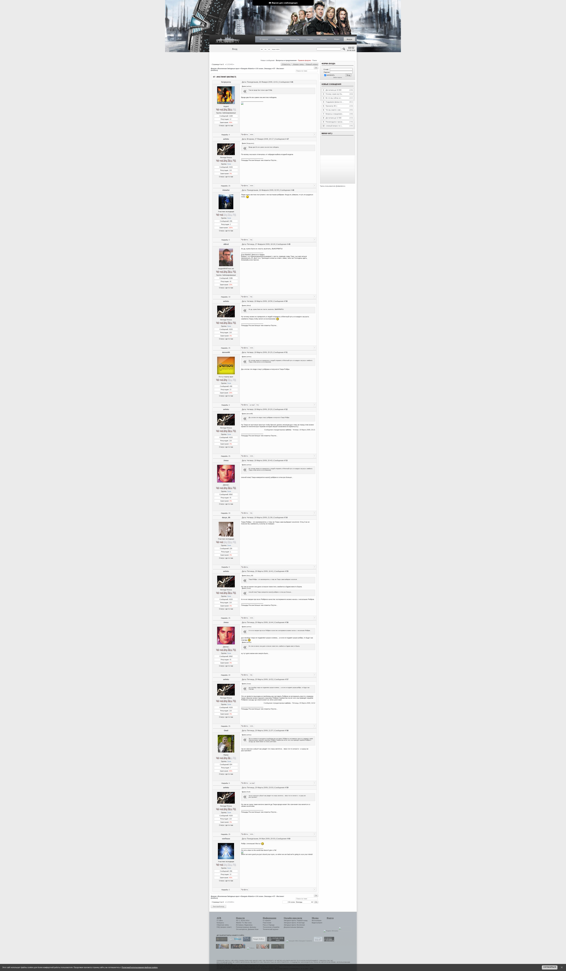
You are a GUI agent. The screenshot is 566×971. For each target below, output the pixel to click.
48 (293, 190)
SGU (247, 920)
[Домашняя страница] (251, 134)
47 (288, 139)
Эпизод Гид (294, 39)
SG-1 (238, 920)
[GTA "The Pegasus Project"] (277, 948)
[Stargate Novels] (275, 941)
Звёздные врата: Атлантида (294, 923)
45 (230, 498)
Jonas (226, 460)
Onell (226, 731)
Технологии (267, 927)
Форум (349, 39)
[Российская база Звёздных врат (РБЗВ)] (237, 948)
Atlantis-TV (240, 923)
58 (287, 731)
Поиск (314, 60)
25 (229, 186)
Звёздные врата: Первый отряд (295, 920)
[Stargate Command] (220, 941)
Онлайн (323, 39)
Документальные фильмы (293, 927)
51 (287, 352)
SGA (242, 920)
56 (287, 622)
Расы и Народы (268, 925)
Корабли (276, 927)
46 (292, 82)
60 (289, 839)
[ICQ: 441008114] (257, 405)
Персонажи (267, 923)
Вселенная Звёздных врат (228, 68)
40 (230, 281)
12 (230, 119)
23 (230, 389)
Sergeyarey (226, 82)
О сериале (264, 39)
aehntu (226, 139)
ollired (226, 244)
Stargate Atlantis (247, 68)
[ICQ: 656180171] (251, 513)
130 (230, 170)
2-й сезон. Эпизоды (264, 68)
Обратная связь (223, 925)
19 (229, 297)
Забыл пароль (337, 77)
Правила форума (304, 60)
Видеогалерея (317, 923)
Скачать (310, 39)
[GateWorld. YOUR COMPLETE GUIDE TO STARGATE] (234, 941)
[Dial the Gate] (246, 941)
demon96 (226, 352)
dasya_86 (226, 518)
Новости (278, 39)
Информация (269, 918)
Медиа (336, 39)
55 (287, 571)
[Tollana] (250, 948)
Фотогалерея (316, 920)
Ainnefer (226, 190)
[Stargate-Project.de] (317, 941)
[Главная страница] (227, 39)
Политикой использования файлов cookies (140, 967)
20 (229, 513)
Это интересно (241, 929)
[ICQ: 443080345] (251, 239)
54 (287, 518)
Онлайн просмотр (293, 918)
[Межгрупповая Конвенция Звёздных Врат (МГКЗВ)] (221, 948)
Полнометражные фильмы (246, 927)
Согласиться (549, 967)
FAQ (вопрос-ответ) (224, 927)
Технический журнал (270, 929)
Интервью (239, 925)
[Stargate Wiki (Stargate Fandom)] (298, 941)
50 (287, 301)
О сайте (220, 920)
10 (230, 874)
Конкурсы (220, 923)
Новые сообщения (267, 60)
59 (287, 788)
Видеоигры (248, 925)
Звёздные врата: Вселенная (294, 925)
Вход (234, 49)
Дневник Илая (253, 929)
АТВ (219, 918)
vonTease (226, 839)
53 (287, 460)
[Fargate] (262, 948)
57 (287, 679)
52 (287, 409)
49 (289, 244)
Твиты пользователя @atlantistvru (332, 186)
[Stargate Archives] (258, 941)
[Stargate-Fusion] (328, 941)
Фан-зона (248, 923)
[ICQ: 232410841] (251, 296)
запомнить (331, 75)
